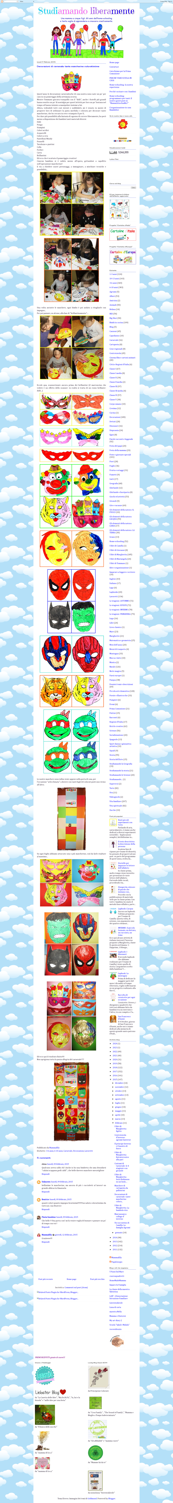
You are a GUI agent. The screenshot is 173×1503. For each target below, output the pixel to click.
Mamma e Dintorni (118, 1316)
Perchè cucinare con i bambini (123, 92)
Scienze (113, 731)
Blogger (111, 1499)
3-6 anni (49, 1151)
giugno (118, 1107)
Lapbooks (114, 592)
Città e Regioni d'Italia (119, 365)
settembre (120, 1095)
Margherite (115, 636)
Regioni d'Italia (116, 722)
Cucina (113, 413)
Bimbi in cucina (116, 323)
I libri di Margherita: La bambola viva (122, 1207)
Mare (112, 632)
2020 (115, 1060)
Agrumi (113, 292)
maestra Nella (116, 1312)
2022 (115, 1052)
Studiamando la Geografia (121, 764)
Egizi (112, 435)
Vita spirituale (116, 806)
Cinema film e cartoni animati (122, 358)
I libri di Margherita (118, 555)
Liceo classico (115, 627)
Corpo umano (115, 404)
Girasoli (113, 501)
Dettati (113, 422)
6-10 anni (58, 1151)
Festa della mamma (118, 450)
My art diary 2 (116, 1320)
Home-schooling (117, 541)
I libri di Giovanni (117, 550)
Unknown (46, 1182)
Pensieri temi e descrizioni (121, 684)
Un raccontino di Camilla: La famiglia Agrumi (122, 1225)
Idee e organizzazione (119, 568)
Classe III (113, 386)
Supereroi (114, 784)
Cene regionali (116, 349)
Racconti (113, 718)
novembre (119, 1087)
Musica (113, 662)
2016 (115, 1076)
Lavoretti (89, 1151)
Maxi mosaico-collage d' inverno (121, 1216)
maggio (118, 1111)
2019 (115, 1064)
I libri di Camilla (116, 546)
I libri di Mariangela (118, 559)
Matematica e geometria (120, 640)
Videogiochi (115, 797)
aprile (118, 1115)
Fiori (112, 462)
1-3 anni (113, 274)
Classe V (113, 400)
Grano (112, 537)
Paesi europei (115, 676)
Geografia (114, 484)
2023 (115, 1048)
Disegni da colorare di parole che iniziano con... (126, 889)
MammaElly (47, 1235)
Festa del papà (116, 446)
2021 (115, 1056)
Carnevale (67, 1151)
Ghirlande (114, 488)
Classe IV (113, 395)
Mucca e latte (115, 658)
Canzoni (113, 331)
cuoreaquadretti (117, 1276)
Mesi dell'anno (116, 645)
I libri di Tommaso (117, 563)
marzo (118, 1119)
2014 (115, 1238)
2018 (115, 1068)
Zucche (113, 810)
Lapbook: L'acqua (125, 909)
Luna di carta (115, 1307)
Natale (112, 667)
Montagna (114, 654)
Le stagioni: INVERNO (119, 610)
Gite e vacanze (116, 505)
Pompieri (114, 700)
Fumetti (113, 475)
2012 (115, 1246)
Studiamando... (116, 779)
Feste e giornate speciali (120, 455)
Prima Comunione (117, 709)
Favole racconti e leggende (121, 439)
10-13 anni (114, 279)
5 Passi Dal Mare (117, 1272)
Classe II (113, 378)
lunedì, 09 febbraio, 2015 (58, 1164)
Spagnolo (114, 740)
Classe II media (116, 382)
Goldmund (92, 1499)
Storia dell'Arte (116, 759)
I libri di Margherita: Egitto (121, 1128)
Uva (111, 793)
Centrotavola (115, 353)
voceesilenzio (116, 1329)
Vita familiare (115, 801)
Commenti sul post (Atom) (76, 1288)
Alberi (112, 296)
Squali (112, 751)
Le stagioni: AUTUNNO (119, 601)
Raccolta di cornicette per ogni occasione (126, 997)
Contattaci (114, 67)
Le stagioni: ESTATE (118, 605)
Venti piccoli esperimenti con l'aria (125, 822)
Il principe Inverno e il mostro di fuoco (123, 1146)
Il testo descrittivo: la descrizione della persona (126, 844)
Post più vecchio (97, 1279)
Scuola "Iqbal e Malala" (120, 1325)
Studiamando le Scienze (120, 775)
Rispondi (46, 1174)
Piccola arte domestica (119, 691)
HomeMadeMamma (118, 1281)
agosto (118, 1099)
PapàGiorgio (117, 1262)
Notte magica (115, 671)
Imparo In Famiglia (118, 1285)
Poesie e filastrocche (119, 696)
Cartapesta (114, 345)
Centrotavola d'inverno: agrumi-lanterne (123, 1137)
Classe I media (116, 373)
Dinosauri (114, 426)
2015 (115, 1080)
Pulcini (113, 713)
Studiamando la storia (119, 771)
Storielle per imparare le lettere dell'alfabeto (126, 865)
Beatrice (45, 1199)
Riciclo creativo (116, 726)
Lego (112, 619)
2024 (115, 1044)
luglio (118, 1103)
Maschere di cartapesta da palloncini (121, 1188)
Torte (112, 788)
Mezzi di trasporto (118, 649)
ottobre (118, 1091)
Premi (112, 704)
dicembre (119, 1083)
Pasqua (113, 680)
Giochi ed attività (117, 497)
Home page (71, 1279)
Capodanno (114, 336)
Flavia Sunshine (49, 1217)
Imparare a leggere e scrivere (122, 572)
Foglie (112, 466)
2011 (115, 1250)
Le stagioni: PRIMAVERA (120, 614)
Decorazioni (78, 1151)
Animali (113, 305)
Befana (113, 309)
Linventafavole (116, 1303)
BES (111, 314)
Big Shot (113, 318)
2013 (115, 1242)
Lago (112, 588)
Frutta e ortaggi (117, 470)
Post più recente (45, 1279)
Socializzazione (116, 735)
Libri (112, 623)
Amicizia (113, 301)
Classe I (113, 369)
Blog (112, 327)
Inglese (113, 579)
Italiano (113, 583)
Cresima (113, 408)
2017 (115, 1072)
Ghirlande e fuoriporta (119, 492)
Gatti (112, 479)
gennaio (119, 1233)
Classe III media (116, 391)
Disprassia (114, 430)
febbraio (119, 1123)
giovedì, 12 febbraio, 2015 (66, 1235)
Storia (112, 755)
